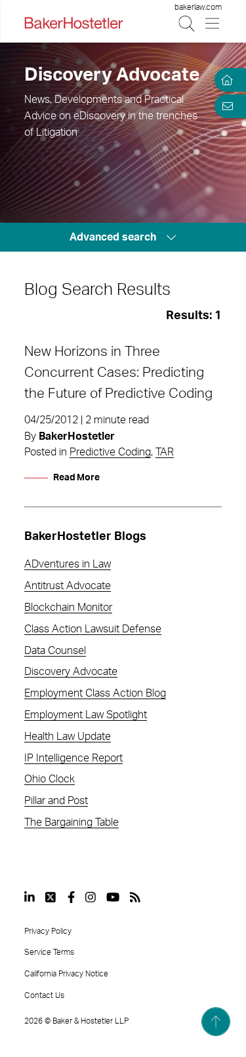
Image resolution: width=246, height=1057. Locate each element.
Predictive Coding (110, 452)
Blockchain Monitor (68, 607)
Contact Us (44, 995)
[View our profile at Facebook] (71, 897)
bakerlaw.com (198, 7)
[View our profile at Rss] (135, 897)
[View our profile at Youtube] (112, 897)
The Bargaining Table (71, 822)
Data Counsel (55, 650)
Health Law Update (67, 736)
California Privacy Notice (66, 974)
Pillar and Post (56, 801)
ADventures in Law (67, 564)
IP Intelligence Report (73, 758)
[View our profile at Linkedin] (29, 897)
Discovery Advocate (70, 671)
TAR (164, 452)
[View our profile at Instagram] (90, 897)
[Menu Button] (213, 23)
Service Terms (49, 952)
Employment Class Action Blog (95, 693)
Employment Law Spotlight (85, 715)
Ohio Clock (49, 779)
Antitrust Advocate (67, 586)
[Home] (225, 80)
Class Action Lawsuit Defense (92, 629)
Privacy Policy (48, 931)
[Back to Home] (73, 23)
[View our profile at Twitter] (51, 897)
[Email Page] (225, 106)
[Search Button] (187, 23)
